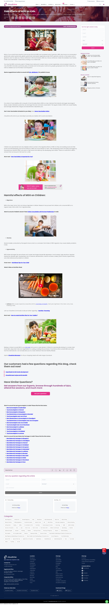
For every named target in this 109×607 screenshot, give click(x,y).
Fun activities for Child (28, 525)
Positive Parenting (64, 530)
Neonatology (64, 527)
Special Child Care (16, 538)
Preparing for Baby (33, 533)
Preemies (26, 533)
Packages (58, 563)
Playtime (56, 530)
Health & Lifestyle (71, 525)
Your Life (18, 541)
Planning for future (37, 530)
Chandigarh (33, 559)
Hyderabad (33, 568)
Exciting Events (8, 525)
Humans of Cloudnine (9, 527)
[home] (19, 4)
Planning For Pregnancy (47, 530)
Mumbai (32, 575)
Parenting (23, 530)
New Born (71, 527)
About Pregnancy (8, 519)
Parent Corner (59, 573)
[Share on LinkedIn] (19, 17)
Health (64, 525)
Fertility (20, 525)
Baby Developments (48, 519)
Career (83, 563)
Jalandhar (32, 570)
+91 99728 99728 (8, 566)
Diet (44, 522)
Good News (37, 525)
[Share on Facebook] (12, 17)
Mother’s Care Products (54, 527)
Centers (58, 565)
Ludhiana (32, 573)
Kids (17, 527)
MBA (57, 572)
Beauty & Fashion (8, 522)
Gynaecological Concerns (48, 525)
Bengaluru (32, 558)
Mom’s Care (27, 527)
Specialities (58, 559)
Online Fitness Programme (88, 561)
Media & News (59, 575)
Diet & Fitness (50, 522)
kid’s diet (27, 347)
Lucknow (32, 572)
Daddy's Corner (38, 522)
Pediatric (29, 530)
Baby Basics (39, 519)
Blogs (19, 507)
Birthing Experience (18, 522)
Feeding (14, 525)
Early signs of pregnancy (60, 522)
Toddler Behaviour (47, 538)
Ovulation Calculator (61, 580)
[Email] (30, 17)
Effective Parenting (71, 522)
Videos (6, 541)
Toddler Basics (38, 538)
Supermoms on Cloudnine (28, 538)
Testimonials (59, 570)
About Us (58, 558)
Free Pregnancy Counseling (88, 559)
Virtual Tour (58, 579)
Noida (31, 579)
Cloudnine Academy (28, 522)
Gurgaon (32, 566)
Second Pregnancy (55, 536)
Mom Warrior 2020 (44, 527)
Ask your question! (40, 393)
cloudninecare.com (53, 601)
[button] (37, 4)
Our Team (58, 568)
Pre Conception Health (17, 533)
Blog (57, 566)
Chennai (32, 561)
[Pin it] (23, 18)
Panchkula (32, 580)
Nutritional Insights (8, 530)
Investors (84, 558)
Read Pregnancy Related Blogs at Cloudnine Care (14, 536)
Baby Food (57, 519)
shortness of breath (41, 304)
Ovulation (17, 530)
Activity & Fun (16, 519)
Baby (33, 519)
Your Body (12, 541)
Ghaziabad (33, 565)
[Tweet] (16, 17)
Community (59, 561)
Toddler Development (58, 538)
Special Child (7, 538)
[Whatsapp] (26, 17)
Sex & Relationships (65, 536)
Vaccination (72, 538)
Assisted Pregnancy (26, 519)
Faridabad (32, 563)
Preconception (8, 533)
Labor (22, 527)
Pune (31, 582)
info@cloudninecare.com (10, 564)
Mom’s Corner (35, 527)
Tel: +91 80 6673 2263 (9, 574)
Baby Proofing (64, 519)
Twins (66, 538)
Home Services (59, 577)
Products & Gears (43, 533)
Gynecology (57, 525)
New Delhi (32, 577)
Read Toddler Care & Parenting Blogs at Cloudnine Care (38, 536)
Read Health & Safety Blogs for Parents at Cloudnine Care (60, 533)
